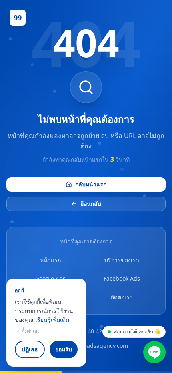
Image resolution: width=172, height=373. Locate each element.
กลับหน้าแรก (90, 184)
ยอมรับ (63, 349)
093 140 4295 (90, 331)
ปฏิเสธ (30, 349)
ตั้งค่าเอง (30, 331)
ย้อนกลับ (90, 203)
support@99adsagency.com (91, 345)
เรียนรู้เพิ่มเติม (52, 319)
